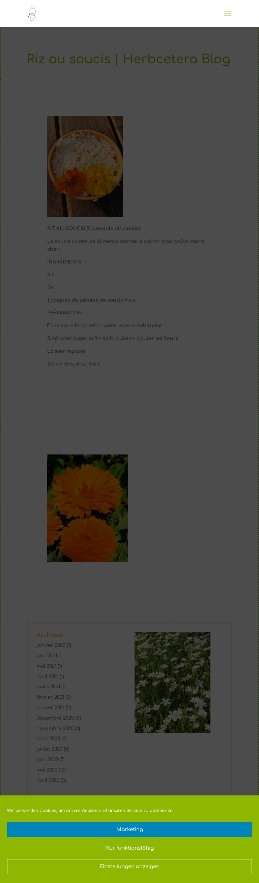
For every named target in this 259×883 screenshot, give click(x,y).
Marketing (129, 829)
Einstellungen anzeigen (129, 867)
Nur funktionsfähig (129, 848)
